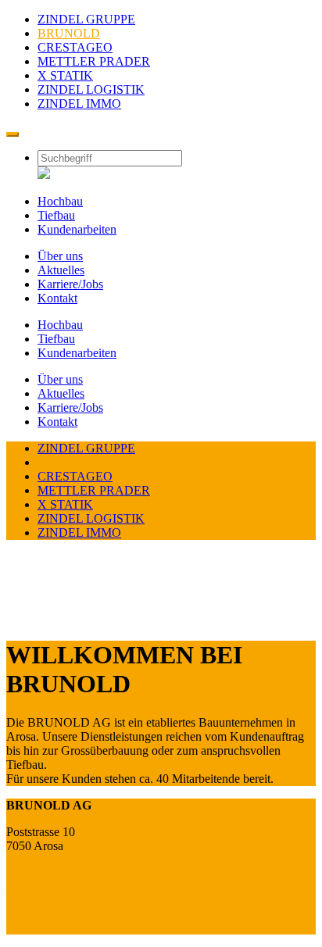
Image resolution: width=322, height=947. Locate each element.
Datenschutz (36, 927)
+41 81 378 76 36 (50, 872)
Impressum (33, 913)
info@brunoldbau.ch (57, 886)
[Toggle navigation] (12, 134)
